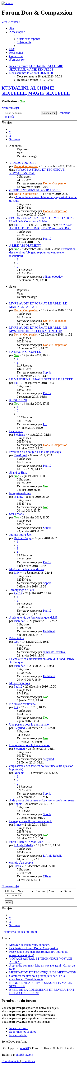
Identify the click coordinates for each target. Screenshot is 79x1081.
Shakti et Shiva (18, 472)
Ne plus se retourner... (22, 703)
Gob (16, 641)
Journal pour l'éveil (20, 534)
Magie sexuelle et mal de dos (26, 569)
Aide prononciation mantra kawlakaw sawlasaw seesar (42, 800)
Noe (22, 101)
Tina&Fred (20, 455)
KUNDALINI (18, 400)
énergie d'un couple (21, 862)
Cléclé (17, 866)
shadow (18, 496)
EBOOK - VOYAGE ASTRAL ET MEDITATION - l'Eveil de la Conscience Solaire (41, 219)
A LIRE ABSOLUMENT (25, 245)
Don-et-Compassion (26, 166)
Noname (19, 772)
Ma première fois (19, 683)
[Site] (7, 3)
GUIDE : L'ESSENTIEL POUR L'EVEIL (35, 190)
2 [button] (10, 132)
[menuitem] (11, 28)
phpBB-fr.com (24, 1054)
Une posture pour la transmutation (29, 724)
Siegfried (19, 728)
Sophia (47, 372)
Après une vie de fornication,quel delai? (33, 617)
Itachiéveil (20, 621)
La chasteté (16, 431)
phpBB (24, 1048)
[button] (14, 139)
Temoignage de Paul (21, 590)
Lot (45, 424)
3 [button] (10, 135)
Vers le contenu (11, 22)
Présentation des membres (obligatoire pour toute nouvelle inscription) (42, 252)
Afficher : (11, 891)
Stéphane (19, 434)
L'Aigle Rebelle (23, 845)
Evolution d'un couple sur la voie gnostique (35, 451)
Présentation (16, 638)
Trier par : (41, 891)
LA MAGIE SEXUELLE (25, 351)
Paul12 (18, 224)
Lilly (17, 572)
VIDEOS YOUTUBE (22, 162)
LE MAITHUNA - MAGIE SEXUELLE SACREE (41, 379)
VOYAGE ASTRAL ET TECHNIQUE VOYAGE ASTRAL (40, 226)
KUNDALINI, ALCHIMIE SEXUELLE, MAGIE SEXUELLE (36, 91)
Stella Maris (16, 514)
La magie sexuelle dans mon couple (30, 821)
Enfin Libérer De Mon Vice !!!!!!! (29, 841)
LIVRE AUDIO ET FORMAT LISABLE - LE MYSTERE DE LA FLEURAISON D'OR (38, 329)
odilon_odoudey (53, 276)
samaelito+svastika (54, 652)
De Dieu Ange (22, 538)
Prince (17, 824)
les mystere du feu (20, 493)
